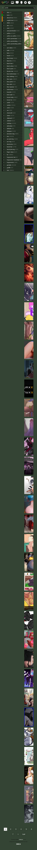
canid (8, 102)
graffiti (8, 167)
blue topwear (10, 87)
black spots (10, 68)
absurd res (10, 17)
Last (23, 834)
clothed (9, 120)
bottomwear (10, 89)
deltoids (9, 128)
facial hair (9, 146)
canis (8, 107)
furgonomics (10, 162)
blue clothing (10, 76)
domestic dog (10, 133)
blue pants (10, 81)
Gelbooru (21, 839)
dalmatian (9, 126)
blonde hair (10, 71)
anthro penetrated (12, 38)
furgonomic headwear (13, 160)
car (8, 110)
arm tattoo (10, 48)
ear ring (9, 141)
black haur (10, 63)
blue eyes (9, 79)
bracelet (9, 92)
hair (8, 170)
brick (8, 15)
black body (10, 58)
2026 (8, 23)
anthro (9, 33)
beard (8, 55)
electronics (10, 144)
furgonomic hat (11, 157)
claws (8, 115)
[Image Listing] (12, 3)
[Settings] (25, 3)
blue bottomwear (11, 74)
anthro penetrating (12, 41)
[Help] (29, 3)
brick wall (9, 94)
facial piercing (11, 149)
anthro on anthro (11, 36)
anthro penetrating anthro (14, 43)
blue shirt (9, 84)
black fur (9, 61)
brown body (10, 97)
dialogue (9, 131)
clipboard (9, 118)
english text (10, 20)
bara (8, 53)
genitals (9, 165)
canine (9, 105)
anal (8, 28)
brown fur (9, 100)
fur (7, 154)
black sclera (10, 66)
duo (8, 136)
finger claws (10, 152)
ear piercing (10, 139)
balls (8, 50)
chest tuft (9, 113)
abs (8, 25)
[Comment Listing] (17, 3)
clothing (9, 123)
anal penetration (11, 30)
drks (8, 12)
